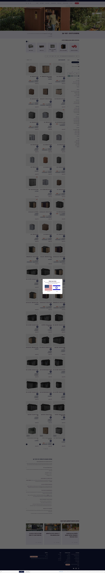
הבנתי (21, 571)
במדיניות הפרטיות (61, 571)
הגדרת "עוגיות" (27, 571)
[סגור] (1, 571)
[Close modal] (44, 281)
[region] (52, 571)
